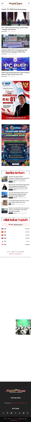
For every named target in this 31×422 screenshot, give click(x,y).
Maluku (10, 181)
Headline (10, 197)
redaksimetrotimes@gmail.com (19, 403)
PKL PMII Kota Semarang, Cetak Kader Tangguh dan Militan (15, 28)
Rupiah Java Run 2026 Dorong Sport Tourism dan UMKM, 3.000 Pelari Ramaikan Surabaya (19, 209)
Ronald (15, 189)
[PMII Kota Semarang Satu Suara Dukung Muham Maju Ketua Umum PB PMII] (15, 64)
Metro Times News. (14, 418)
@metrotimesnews (15, 254)
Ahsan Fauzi (4, 31)
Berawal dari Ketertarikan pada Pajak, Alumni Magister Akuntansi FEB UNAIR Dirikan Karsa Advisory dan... (19, 186)
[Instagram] (7, 413)
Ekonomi (10, 189)
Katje (14, 181)
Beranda (3, 7)
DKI (9, 204)
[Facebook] (3, 413)
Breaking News (5, 25)
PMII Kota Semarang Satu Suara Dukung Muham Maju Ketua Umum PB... (15, 73)
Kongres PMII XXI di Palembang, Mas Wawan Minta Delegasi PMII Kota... (14, 51)
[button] (2, 3)
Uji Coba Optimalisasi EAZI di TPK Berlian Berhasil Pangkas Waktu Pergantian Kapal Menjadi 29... (18, 194)
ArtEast (18, 420)
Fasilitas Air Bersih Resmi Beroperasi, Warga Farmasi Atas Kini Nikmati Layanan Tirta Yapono (19, 178)
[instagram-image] (7, 264)
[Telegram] (11, 413)
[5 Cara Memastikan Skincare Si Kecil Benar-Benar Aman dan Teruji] (5, 203)
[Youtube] (23, 413)
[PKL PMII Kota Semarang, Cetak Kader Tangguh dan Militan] (15, 19)
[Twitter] (15, 413)
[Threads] (27, 413)
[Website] (19, 413)
